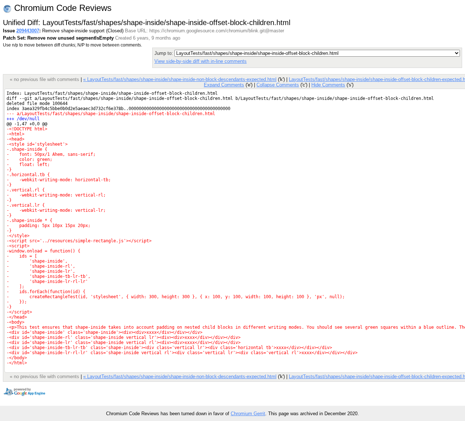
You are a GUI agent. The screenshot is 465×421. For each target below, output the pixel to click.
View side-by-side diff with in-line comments (200, 61)
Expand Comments (224, 85)
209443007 (27, 30)
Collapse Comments (277, 85)
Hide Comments (328, 85)
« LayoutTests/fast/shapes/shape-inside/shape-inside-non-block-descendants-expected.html (179, 79)
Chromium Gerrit (248, 413)
